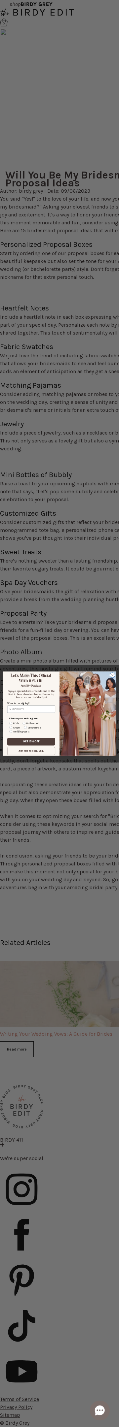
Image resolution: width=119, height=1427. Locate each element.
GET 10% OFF (31, 741)
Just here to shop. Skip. (31, 750)
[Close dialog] (112, 674)
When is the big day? (18, 703)
